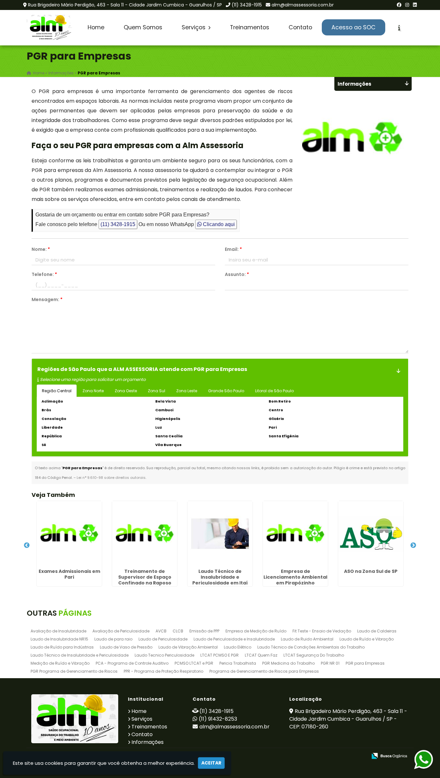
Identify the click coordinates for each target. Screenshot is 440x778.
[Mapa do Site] (298, 756)
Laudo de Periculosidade (163, 639)
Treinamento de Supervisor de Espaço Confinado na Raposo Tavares (144, 580)
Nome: (41, 249)
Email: (233, 249)
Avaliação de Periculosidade (120, 631)
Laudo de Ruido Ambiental (307, 639)
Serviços (194, 27)
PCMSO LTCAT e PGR (194, 663)
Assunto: (237, 274)
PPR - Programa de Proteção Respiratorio (163, 671)
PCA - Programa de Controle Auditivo (132, 663)
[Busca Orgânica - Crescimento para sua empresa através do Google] (389, 755)
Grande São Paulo (226, 391)
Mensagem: (47, 299)
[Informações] (399, 27)
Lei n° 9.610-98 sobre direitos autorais (111, 477)
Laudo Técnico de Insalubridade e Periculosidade (80, 655)
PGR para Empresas (365, 663)
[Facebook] (399, 5)
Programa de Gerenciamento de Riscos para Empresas (264, 671)
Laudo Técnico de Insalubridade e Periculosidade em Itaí (220, 577)
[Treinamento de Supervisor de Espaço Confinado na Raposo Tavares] (144, 533)
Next (413, 545)
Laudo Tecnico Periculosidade (164, 655)
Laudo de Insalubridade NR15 (59, 639)
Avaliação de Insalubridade (58, 631)
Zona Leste (186, 391)
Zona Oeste (126, 391)
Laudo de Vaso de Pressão (126, 647)
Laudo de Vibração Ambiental (188, 647)
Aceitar (211, 763)
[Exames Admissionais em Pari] (69, 533)
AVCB (161, 631)
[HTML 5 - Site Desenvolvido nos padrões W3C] (315, 756)
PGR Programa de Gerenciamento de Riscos (74, 671)
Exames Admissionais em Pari (69, 574)
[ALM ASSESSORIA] (75, 718)
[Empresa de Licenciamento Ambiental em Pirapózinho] (295, 533)
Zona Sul (156, 391)
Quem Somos (143, 27)
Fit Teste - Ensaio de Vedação (321, 631)
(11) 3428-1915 (247, 5)
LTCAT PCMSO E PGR (219, 655)
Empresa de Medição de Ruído (255, 631)
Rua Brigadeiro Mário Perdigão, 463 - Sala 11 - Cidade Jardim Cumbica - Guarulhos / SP (125, 5)
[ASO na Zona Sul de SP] (370, 533)
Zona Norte (93, 391)
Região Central (57, 391)
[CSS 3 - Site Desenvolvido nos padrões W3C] (337, 756)
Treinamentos (249, 27)
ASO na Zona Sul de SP (370, 571)
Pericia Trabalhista (237, 663)
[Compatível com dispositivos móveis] (359, 756)
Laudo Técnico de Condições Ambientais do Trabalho (311, 647)
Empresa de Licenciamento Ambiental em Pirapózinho (295, 577)
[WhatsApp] (418, 760)
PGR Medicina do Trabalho (288, 663)
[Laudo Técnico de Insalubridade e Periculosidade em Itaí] (220, 533)
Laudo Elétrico (237, 647)
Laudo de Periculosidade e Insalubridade (234, 639)
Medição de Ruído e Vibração (60, 663)
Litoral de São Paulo (274, 391)
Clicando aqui (218, 224)
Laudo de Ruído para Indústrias (62, 647)
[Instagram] (407, 5)
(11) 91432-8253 (218, 719)
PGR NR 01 (330, 663)
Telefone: (44, 274)
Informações (147, 742)
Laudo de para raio (113, 639)
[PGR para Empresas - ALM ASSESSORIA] (50, 28)
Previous (27, 545)
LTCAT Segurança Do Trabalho (313, 655)
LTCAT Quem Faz (261, 655)
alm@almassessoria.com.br (303, 5)
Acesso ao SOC (353, 27)
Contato (300, 27)
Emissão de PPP (204, 631)
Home (96, 27)
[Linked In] (415, 5)
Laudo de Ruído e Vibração (367, 639)
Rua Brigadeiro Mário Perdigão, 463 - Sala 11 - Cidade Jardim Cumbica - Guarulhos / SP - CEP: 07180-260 (348, 718)
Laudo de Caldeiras (377, 631)
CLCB (178, 631)
